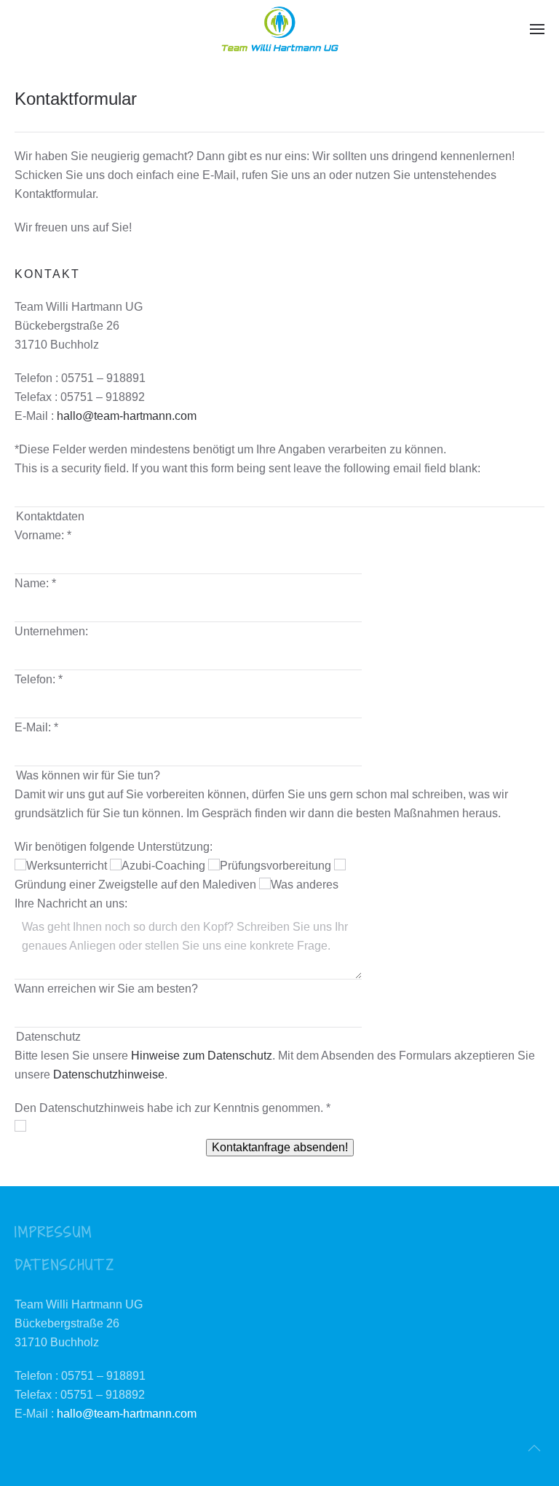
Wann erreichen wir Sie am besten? (106, 988)
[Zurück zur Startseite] (279, 29)
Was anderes (304, 884)
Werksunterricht (68, 865)
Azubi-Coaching (165, 865)
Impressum (53, 1231)
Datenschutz (65, 1264)
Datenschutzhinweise (108, 1074)
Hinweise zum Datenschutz (201, 1055)
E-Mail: (36, 727)
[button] (537, 29)
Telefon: (39, 679)
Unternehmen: (51, 631)
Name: (35, 583)
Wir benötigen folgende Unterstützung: (114, 847)
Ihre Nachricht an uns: (71, 903)
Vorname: (43, 535)
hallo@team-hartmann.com (127, 416)
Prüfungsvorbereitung (277, 865)
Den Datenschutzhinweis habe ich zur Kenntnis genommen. (172, 1108)
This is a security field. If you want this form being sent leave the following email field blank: (247, 468)
